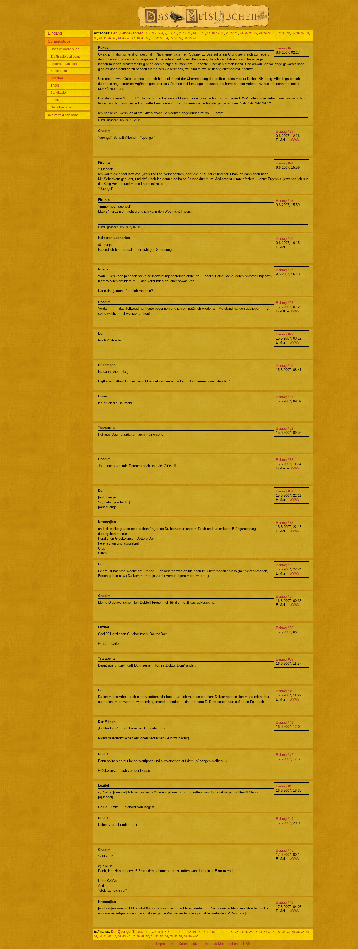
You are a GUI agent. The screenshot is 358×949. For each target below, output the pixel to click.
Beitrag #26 (284, 239)
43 (114, 38)
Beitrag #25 (284, 201)
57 (180, 38)
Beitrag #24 (284, 163)
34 (288, 33)
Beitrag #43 (284, 786)
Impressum (164, 944)
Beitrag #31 (284, 397)
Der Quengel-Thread (127, 33)
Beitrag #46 (284, 902)
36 (298, 33)
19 (217, 33)
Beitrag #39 (284, 659)
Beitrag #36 (284, 565)
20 (222, 33)
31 (274, 33)
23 (236, 33)
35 (293, 33)
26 (250, 33)
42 (109, 38)
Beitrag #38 (284, 628)
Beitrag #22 (284, 48)
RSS (246, 944)
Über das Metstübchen (220, 944)
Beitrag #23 (284, 132)
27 (255, 33)
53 (161, 38)
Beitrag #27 (284, 270)
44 (119, 38)
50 (147, 38)
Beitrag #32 (284, 428)
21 (227, 33)
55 (171, 38)
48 (138, 38)
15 (198, 33)
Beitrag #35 (284, 523)
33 (283, 33)
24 (241, 33)
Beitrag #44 (284, 819)
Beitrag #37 (284, 596)
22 (232, 33)
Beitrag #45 (284, 850)
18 (213, 33)
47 (133, 38)
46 (128, 38)
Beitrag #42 (284, 755)
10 (175, 33)
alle (195, 38)
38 (307, 33)
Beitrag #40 (284, 691)
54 (166, 38)
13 (189, 33)
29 (265, 33)
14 (194, 33)
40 (100, 38)
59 (190, 38)
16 (203, 33)
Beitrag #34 (284, 491)
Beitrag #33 (284, 460)
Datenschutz (188, 944)
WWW (294, 140)
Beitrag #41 (284, 722)
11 (180, 33)
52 (157, 38)
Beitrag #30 (284, 366)
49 (142, 38)
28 (260, 33)
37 (302, 33)
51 (152, 38)
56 (175, 38)
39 (95, 38)
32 (279, 33)
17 (208, 33)
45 (124, 38)
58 (185, 38)
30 (269, 33)
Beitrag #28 (284, 303)
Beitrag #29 (284, 334)
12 (184, 33)
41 (105, 38)
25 (246, 33)
